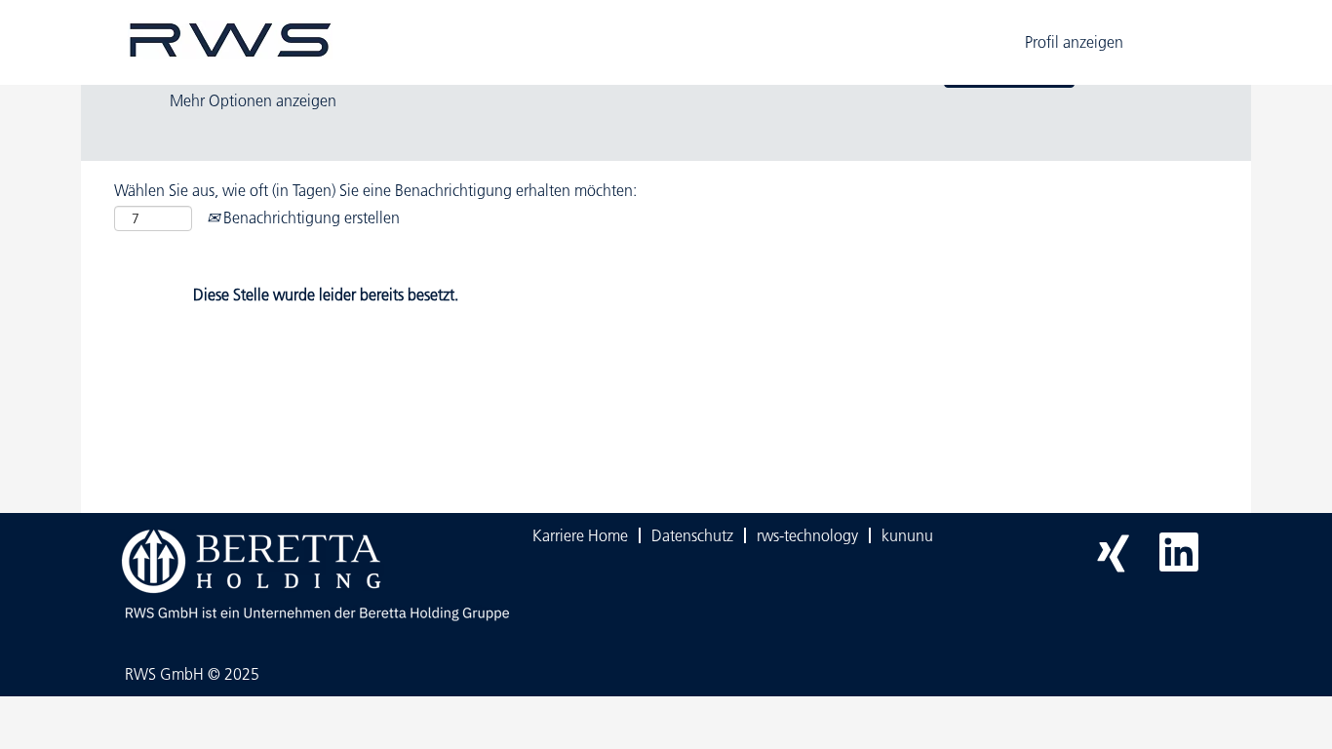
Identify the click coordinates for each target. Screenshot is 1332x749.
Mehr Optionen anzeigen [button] (253, 100)
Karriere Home (580, 535)
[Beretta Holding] (311, 575)
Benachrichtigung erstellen (309, 217)
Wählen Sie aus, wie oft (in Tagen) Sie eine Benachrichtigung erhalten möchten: (375, 190)
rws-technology (807, 535)
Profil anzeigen (1074, 42)
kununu (907, 535)
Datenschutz (692, 535)
